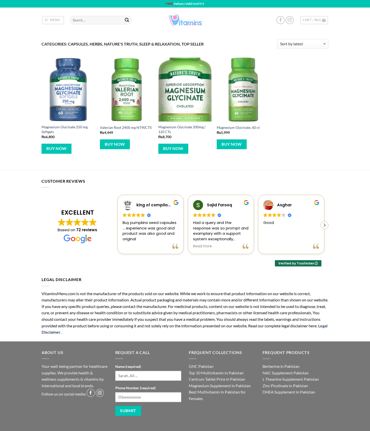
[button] (53, 20)
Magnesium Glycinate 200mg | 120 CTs (181, 129)
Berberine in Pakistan (281, 366)
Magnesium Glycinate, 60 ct (238, 127)
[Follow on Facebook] (280, 20)
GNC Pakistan (201, 366)
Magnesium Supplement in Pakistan (220, 385)
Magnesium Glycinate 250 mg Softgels (65, 129)
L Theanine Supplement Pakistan (291, 379)
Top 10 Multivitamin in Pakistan (216, 372)
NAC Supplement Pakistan (286, 372)
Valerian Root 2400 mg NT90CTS (126, 127)
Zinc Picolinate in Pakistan (285, 385)
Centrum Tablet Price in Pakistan (217, 379)
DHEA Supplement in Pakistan (289, 391)
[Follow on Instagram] (290, 20)
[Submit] (127, 20)
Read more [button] (202, 246)
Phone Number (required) (135, 388)
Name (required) (128, 366)
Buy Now (56, 148)
